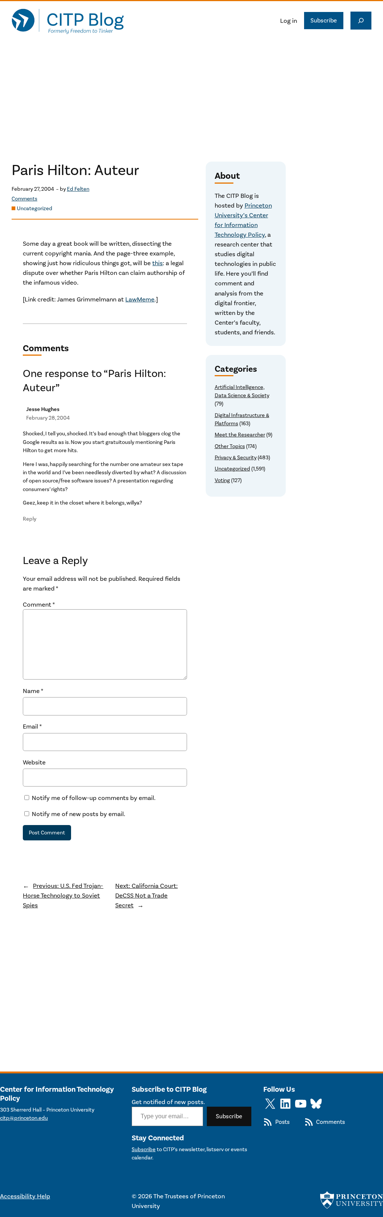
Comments (24, 199)
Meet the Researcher (240, 435)
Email (32, 726)
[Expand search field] (360, 21)
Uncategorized (34, 208)
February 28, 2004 (48, 418)
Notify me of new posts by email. (78, 814)
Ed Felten (78, 189)
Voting (222, 480)
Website (34, 762)
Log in (288, 20)
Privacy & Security (236, 457)
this (157, 263)
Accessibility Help (25, 1196)
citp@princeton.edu (24, 1118)
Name (33, 691)
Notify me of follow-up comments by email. (94, 797)
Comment (39, 604)
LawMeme (139, 299)
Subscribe (323, 20)
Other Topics (230, 446)
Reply (29, 519)
